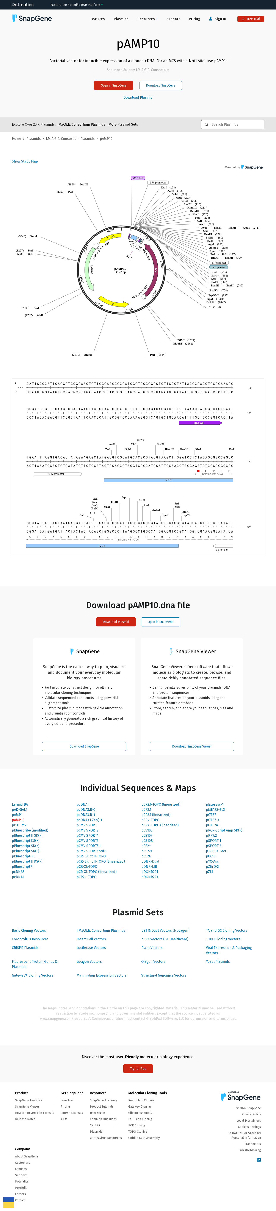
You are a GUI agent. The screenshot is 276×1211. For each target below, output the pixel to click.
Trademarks (253, 1144)
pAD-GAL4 (19, 810)
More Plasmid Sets (123, 124)
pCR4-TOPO (150, 820)
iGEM (64, 1119)
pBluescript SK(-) (25, 851)
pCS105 (146, 830)
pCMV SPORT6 (88, 841)
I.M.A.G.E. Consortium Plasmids (101, 930)
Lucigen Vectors (89, 962)
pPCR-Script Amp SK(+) (224, 830)
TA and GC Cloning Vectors (226, 930)
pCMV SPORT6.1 (88, 846)
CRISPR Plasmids (25, 948)
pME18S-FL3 (215, 810)
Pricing (194, 19)
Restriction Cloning (141, 1100)
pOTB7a (212, 825)
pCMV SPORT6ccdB (91, 851)
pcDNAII (83, 804)
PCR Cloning (136, 1125)
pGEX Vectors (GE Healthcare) (164, 939)
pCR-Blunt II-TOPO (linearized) (101, 861)
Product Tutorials (102, 1106)
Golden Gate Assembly (144, 1138)
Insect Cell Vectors (91, 939)
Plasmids (121, 19)
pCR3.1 (146, 810)
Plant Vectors (152, 948)
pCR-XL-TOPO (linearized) (96, 872)
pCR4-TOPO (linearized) (160, 825)
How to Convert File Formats (34, 1113)
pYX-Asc (212, 861)
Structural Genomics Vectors (163, 975)
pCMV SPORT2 (88, 830)
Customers (22, 1163)
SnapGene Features (28, 1100)
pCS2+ (146, 846)
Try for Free (138, 1069)
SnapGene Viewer (27, 1106)
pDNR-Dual (150, 861)
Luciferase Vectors (91, 948)
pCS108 (147, 841)
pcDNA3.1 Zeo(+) (89, 820)
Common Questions (103, 1119)
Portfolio (21, 1188)
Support (173, 19)
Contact (20, 1200)
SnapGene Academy (103, 1100)
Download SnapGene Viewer (192, 746)
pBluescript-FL (23, 856)
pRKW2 (211, 835)
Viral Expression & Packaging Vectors (229, 950)
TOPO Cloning (137, 1132)
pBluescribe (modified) (30, 830)
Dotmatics (22, 1181)
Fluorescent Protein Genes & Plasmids (34, 964)
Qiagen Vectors (153, 962)
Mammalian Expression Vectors (102, 975)
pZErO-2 (212, 867)
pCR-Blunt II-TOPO (91, 856)
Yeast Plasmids (218, 962)
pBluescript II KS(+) (27, 861)
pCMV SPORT (87, 825)
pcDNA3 (18, 872)
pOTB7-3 (212, 820)
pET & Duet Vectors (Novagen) (165, 930)
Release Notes (25, 1119)
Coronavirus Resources (30, 939)
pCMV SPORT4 (88, 835)
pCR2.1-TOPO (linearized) (160, 804)
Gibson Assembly (140, 1113)
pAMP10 (18, 820)
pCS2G (146, 856)
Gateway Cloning (139, 1106)
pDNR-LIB (149, 867)
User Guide (97, 1113)
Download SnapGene (160, 85)
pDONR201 (149, 872)
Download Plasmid (138, 98)
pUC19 (210, 856)
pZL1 (209, 872)
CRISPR (95, 1125)
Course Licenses (72, 1113)
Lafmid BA (20, 804)
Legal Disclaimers (249, 1120)
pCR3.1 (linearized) (155, 815)
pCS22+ (146, 851)
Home (16, 139)
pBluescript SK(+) (25, 846)
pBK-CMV (19, 825)
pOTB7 (211, 815)
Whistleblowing (250, 1150)
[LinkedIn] (259, 1160)
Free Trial (253, 19)
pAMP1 (17, 815)
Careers (20, 1194)
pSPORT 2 (213, 846)
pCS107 (146, 835)
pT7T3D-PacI (216, 851)
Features (98, 19)
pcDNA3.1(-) (86, 815)
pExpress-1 (215, 804)
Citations (21, 1169)
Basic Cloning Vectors (29, 930)
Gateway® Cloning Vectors (32, 975)
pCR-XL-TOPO (87, 867)
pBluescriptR (22, 867)
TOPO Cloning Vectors (223, 939)
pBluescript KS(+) (25, 841)
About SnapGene (26, 1156)
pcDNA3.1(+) (86, 810)
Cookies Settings (249, 1127)
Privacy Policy (251, 1114)
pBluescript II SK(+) (27, 835)
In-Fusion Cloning (140, 1119)
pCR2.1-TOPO (86, 877)
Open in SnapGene (113, 85)
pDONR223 (149, 877)
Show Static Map (25, 161)
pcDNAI (18, 877)
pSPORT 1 (213, 841)
